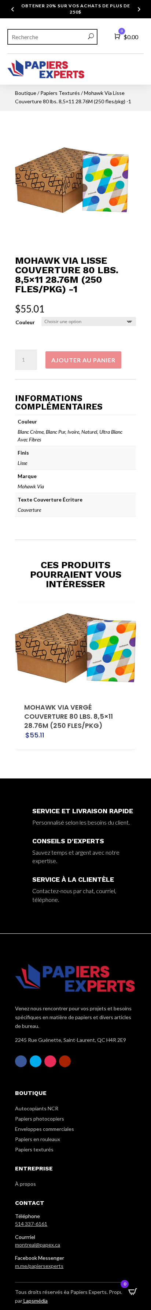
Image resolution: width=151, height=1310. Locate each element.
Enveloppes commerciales (44, 1129)
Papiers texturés (34, 1149)
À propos (25, 1184)
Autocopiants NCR (36, 1108)
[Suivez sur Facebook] (21, 1061)
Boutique (25, 93)
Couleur (25, 322)
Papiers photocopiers (39, 1118)
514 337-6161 (31, 1224)
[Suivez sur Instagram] (50, 1061)
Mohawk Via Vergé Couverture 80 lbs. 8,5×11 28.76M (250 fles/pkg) (68, 716)
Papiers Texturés (60, 93)
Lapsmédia (35, 1301)
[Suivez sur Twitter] (35, 1061)
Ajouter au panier (83, 359)
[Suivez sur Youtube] (65, 1061)
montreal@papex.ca (37, 1244)
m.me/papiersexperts (39, 1266)
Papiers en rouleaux (37, 1139)
